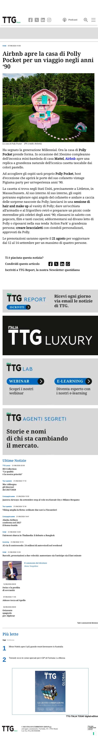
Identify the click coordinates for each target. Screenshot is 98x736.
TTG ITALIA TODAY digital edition (82, 716)
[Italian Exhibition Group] (92, 728)
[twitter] (36, 19)
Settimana (10, 640)
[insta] (48, 19)
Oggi (4, 640)
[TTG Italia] (11, 19)
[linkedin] (42, 19)
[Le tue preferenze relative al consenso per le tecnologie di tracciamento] (93, 733)
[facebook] (30, 19)
